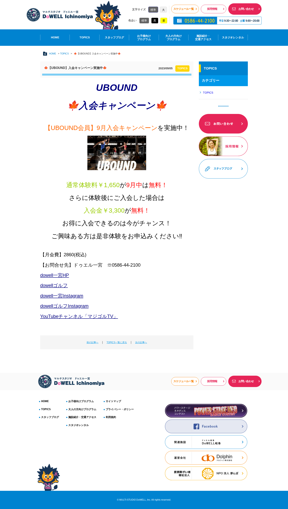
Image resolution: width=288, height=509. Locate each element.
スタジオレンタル (233, 37)
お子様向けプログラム (81, 401)
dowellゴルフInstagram (64, 306)
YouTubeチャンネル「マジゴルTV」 (79, 316)
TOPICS (85, 37)
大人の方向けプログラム (82, 409)
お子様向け (144, 37)
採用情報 (212, 8)
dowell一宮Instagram (61, 295)
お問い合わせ (246, 8)
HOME (55, 37)
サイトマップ (113, 401)
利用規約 (111, 417)
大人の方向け (173, 37)
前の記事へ (92, 342)
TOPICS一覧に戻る (117, 342)
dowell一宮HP (54, 275)
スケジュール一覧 (183, 8)
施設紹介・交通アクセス (203, 37)
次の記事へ (141, 342)
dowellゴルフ (54, 285)
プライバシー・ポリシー (120, 409)
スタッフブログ (114, 37)
